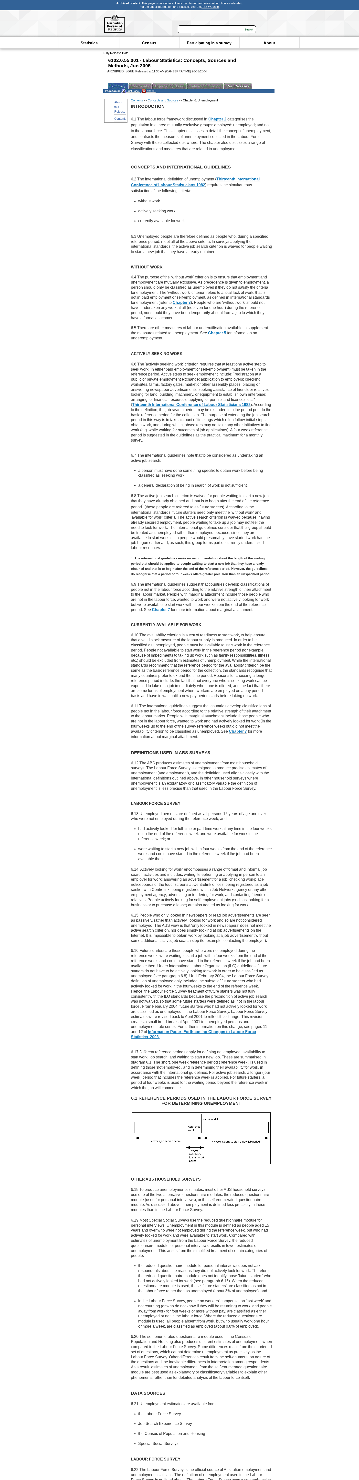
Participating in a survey (209, 43)
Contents (120, 118)
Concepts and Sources (163, 100)
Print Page (132, 90)
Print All (150, 90)
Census (149, 43)
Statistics (89, 43)
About (269, 43)
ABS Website (210, 7)
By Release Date (117, 53)
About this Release (120, 107)
